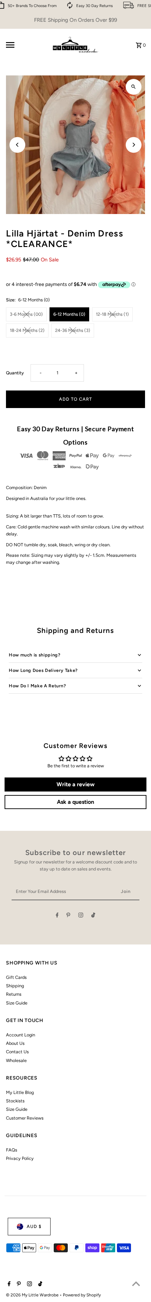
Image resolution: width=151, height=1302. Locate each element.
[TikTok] (93, 916)
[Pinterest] (68, 916)
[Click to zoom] (134, 87)
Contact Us (17, 1051)
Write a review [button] (75, 784)
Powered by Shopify (82, 1295)
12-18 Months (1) (112, 314)
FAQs (11, 1150)
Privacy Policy (20, 1158)
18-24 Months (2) (27, 330)
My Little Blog (20, 1092)
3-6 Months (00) (26, 314)
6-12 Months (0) (69, 314)
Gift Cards (16, 977)
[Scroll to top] (136, 1283)
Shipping (15, 985)
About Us (15, 1043)
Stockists (15, 1100)
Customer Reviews (25, 1118)
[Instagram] (80, 916)
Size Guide (16, 1003)
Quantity (15, 372)
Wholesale (16, 1060)
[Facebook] (57, 916)
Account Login (20, 1034)
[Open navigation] (25, 45)
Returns (13, 994)
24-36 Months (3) (72, 330)
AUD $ (34, 1226)
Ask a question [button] (75, 802)
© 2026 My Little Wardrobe (33, 1295)
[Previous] (17, 145)
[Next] (134, 145)
